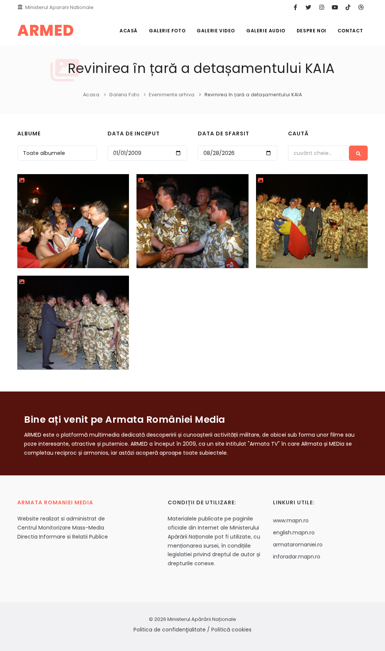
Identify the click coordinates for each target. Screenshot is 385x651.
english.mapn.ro (294, 532)
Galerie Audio (265, 30)
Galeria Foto (124, 94)
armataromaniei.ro (298, 544)
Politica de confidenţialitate (169, 629)
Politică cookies (231, 629)
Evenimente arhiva (172, 94)
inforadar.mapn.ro (296, 556)
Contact (350, 30)
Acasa (91, 94)
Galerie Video (216, 30)
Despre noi (311, 30)
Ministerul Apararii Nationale (59, 7)
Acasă (129, 30)
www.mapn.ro (291, 520)
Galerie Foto (167, 30)
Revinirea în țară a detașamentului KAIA (253, 94)
